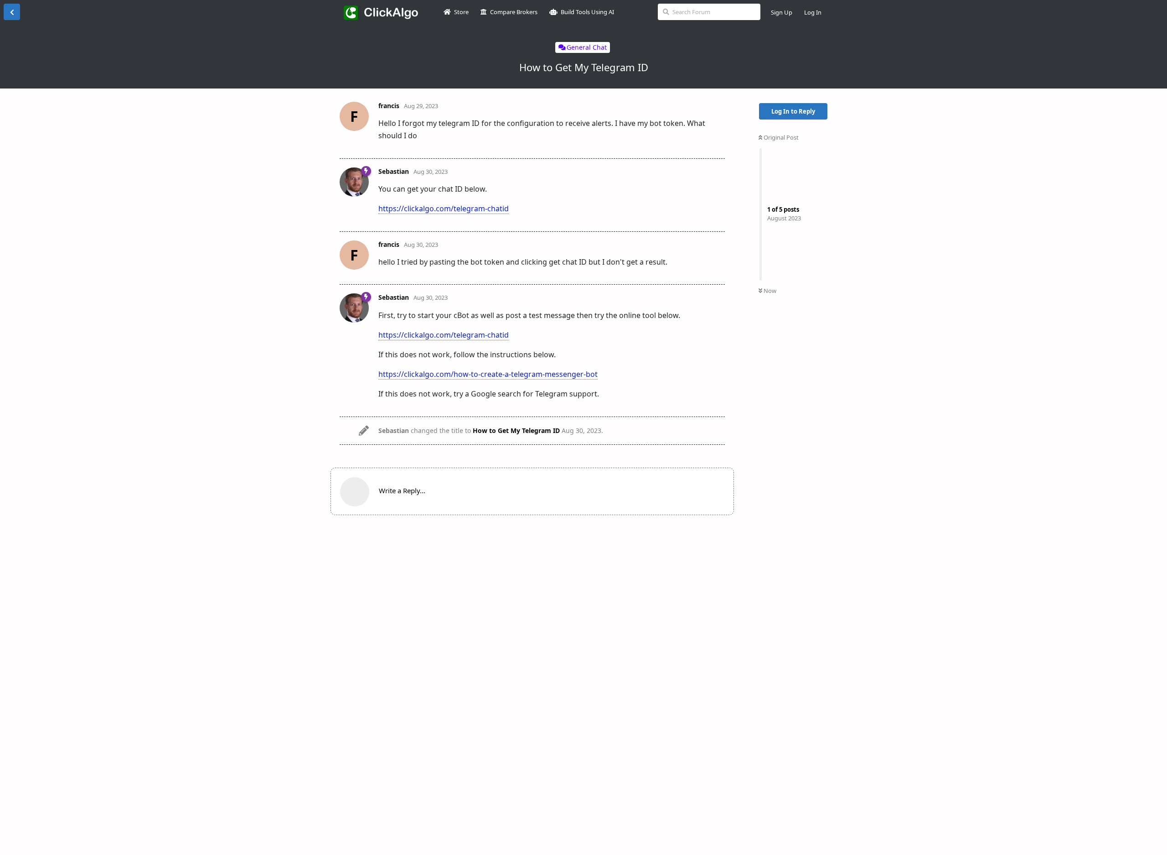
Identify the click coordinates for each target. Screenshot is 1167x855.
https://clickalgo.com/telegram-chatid (443, 208)
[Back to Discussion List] (12, 12)
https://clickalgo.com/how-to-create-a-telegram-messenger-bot (488, 374)
